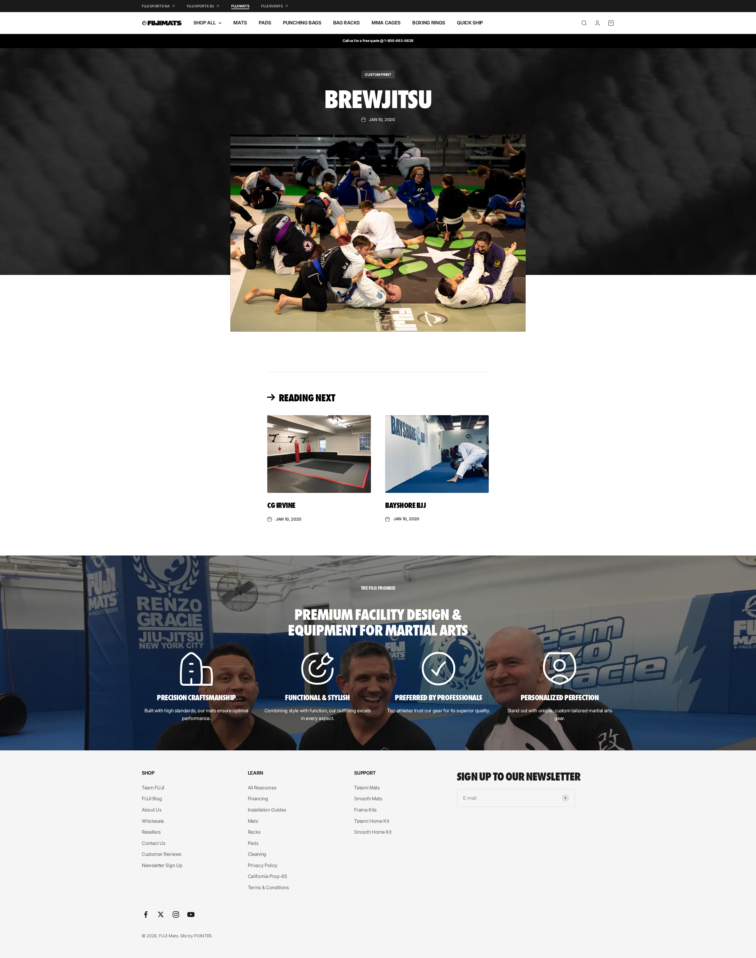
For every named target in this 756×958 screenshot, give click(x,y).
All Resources (262, 788)
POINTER (202, 935)
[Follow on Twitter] (161, 914)
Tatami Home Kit (371, 821)
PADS (265, 23)
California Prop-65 (267, 876)
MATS (240, 23)
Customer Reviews (161, 854)
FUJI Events (272, 6)
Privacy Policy (263, 865)
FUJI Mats (240, 6)
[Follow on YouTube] (191, 914)
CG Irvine (281, 504)
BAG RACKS (346, 23)
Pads (253, 843)
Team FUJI (153, 788)
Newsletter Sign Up (162, 865)
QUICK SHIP (470, 23)
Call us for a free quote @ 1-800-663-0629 (378, 40)
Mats (253, 821)
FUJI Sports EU (200, 6)
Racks (254, 832)
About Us (151, 810)
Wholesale (153, 821)
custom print (378, 74)
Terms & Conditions (268, 887)
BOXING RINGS (428, 23)
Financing (258, 798)
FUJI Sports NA (156, 6)
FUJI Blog (152, 798)
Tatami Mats (366, 788)
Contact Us (153, 843)
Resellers (151, 832)
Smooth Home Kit (372, 832)
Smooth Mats (368, 798)
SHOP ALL (204, 23)
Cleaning (257, 854)
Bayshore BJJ (405, 504)
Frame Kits (365, 810)
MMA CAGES (386, 23)
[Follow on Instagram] (176, 914)
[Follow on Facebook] (146, 914)
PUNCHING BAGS (302, 23)
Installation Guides (267, 810)
